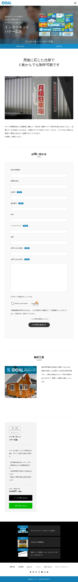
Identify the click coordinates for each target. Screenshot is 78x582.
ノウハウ (38, 567)
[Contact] (45, 572)
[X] (36, 572)
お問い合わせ (20, 46)
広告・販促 (14, 428)
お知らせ (23, 526)
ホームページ (15, 432)
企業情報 (20, 567)
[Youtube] (42, 572)
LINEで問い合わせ (20, 506)
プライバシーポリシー (61, 567)
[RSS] (48, 572)
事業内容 (12, 567)
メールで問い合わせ (21, 498)
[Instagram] (33, 572)
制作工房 (59, 46)
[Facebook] (39, 572)
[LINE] (30, 572)
